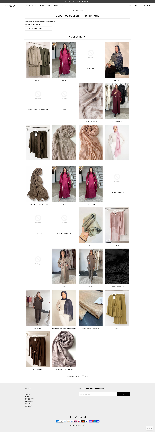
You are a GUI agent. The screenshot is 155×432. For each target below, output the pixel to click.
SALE (50, 5)
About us (27, 393)
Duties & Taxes (28, 406)
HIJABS (42, 5)
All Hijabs (117, 80)
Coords (38, 163)
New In (117, 328)
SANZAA (82, 425)
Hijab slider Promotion (64, 233)
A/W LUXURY (38, 80)
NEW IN (28, 5)
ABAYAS (64, 80)
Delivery (27, 396)
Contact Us (27, 399)
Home (73, 10)
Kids (64, 287)
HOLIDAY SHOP (58, 5)
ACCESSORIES (91, 68)
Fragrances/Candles (117, 192)
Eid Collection (90, 204)
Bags (64, 109)
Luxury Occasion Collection (90, 328)
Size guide (27, 394)
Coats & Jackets (117, 121)
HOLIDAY (117, 245)
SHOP (34, 5)
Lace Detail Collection (117, 287)
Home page (38, 275)
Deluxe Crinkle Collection (117, 163)
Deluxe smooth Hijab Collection (38, 204)
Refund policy (28, 403)
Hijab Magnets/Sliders (38, 233)
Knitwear (90, 287)
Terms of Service (29, 401)
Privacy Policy (28, 405)
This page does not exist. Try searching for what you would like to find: (42, 21)
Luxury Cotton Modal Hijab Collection (64, 328)
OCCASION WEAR (38, 369)
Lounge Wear (38, 328)
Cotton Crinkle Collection (64, 163)
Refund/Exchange (29, 398)
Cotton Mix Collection (91, 163)
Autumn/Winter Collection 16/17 (38, 109)
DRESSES (64, 204)
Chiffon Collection (91, 121)
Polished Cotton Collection (64, 369)
